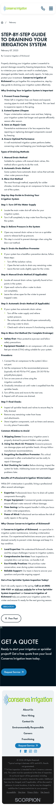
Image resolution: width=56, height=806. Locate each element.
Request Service (12, 672)
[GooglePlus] (25, 751)
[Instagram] (35, 751)
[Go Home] (2, 22)
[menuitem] (11, 792)
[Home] (15, 8)
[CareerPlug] (30, 751)
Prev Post (13, 618)
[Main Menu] (51, 8)
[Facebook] (20, 751)
